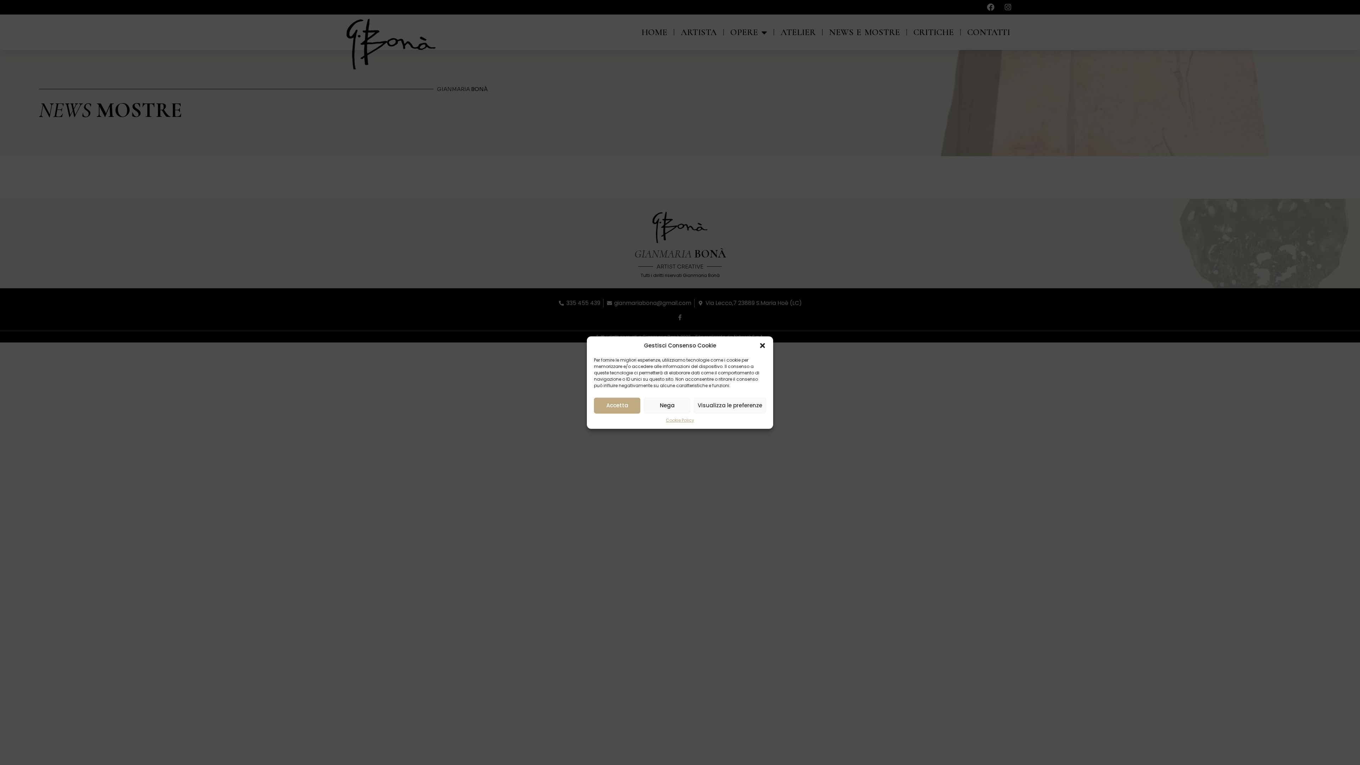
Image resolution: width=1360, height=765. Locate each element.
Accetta (617, 405)
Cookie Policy (680, 420)
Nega (667, 405)
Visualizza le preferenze (730, 405)
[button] (762, 345)
